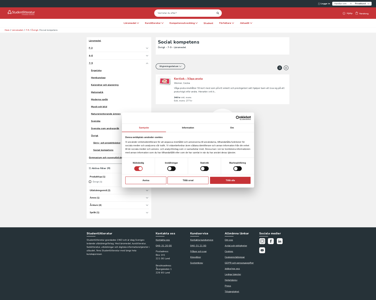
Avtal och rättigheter (236, 245)
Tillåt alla (230, 180)
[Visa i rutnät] (286, 67)
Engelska (96, 70)
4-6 (91, 55)
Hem (7, 30)
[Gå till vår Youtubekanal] (263, 250)
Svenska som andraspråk (105, 128)
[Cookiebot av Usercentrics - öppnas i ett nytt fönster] (238, 118)
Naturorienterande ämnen (106, 114)
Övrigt (34, 30)
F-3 (91, 48)
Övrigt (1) (97, 182)
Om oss (229, 240)
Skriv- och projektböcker (107, 143)
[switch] (171, 168)
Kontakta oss (163, 240)
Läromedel (130, 23)
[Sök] (218, 13)
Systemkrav (196, 263)
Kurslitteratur (153, 23)
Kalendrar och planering (105, 85)
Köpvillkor (195, 257)
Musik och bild (99, 106)
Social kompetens (103, 150)
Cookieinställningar (235, 257)
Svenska (95, 121)
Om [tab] (232, 127)
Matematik (97, 92)
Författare (225, 23)
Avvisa (145, 180)
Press (228, 285)
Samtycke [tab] (144, 127)
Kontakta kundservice (201, 240)
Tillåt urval (188, 180)
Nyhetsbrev (231, 280)
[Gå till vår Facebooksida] (272, 241)
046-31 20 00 (164, 245)
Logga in (325, 4)
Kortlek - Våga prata (188, 78)
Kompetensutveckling (182, 23)
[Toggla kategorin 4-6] (147, 55)
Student (208, 23)
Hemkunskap (98, 77)
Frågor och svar (198, 251)
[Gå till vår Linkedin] (281, 241)
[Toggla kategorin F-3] (147, 48)
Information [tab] (188, 127)
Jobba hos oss (232, 268)
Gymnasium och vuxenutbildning (107, 157)
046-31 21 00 (198, 245)
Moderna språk (99, 99)
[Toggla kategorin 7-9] (147, 63)
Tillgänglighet (232, 291)
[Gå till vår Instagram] (263, 241)
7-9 (27, 30)
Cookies (229, 251)
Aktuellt (245, 23)
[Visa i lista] (279, 67)
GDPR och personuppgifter (239, 263)
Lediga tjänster (233, 274)
